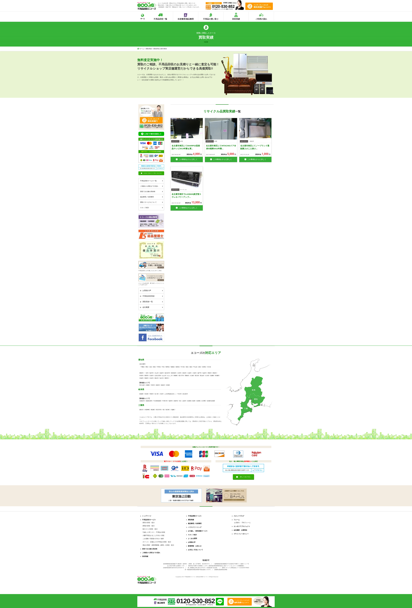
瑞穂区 (173, 367)
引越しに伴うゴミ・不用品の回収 (154, 532)
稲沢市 (151, 373)
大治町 (192, 375)
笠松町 (146, 394)
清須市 (184, 373)
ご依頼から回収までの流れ (149, 186)
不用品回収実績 (148, 296)
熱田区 (178, 367)
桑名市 (141, 409)
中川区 (183, 367)
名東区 (204, 367)
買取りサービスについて (148, 202)
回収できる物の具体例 (147, 191)
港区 (187, 367)
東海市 (215, 373)
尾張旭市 (173, 373)
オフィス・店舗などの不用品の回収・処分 (157, 542)
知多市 (204, 373)
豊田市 (167, 378)
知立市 (162, 378)
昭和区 (168, 367)
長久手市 (181, 375)
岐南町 (141, 394)
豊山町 (202, 375)
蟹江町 (197, 375)
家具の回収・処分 (149, 522)
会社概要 (145, 307)
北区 (150, 367)
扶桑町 (212, 375)
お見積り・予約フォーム (242, 522)
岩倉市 (162, 373)
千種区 (142, 367)
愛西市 (141, 373)
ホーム (141, 49)
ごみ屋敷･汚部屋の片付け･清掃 (153, 538)
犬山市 (156, 373)
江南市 (189, 373)
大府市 (179, 373)
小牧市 (194, 373)
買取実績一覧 (147, 302)
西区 (154, 367)
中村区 (159, 367)
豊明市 (146, 375)
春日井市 (167, 373)
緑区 (199, 367)
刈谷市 (151, 378)
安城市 (141, 378)
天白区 (209, 367)
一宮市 (146, 373)
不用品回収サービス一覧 (148, 181)
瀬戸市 (199, 373)
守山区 (195, 367)
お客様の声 (146, 290)
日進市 (151, 375)
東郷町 (175, 375)
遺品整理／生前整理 (147, 197)
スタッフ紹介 (144, 207)
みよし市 (169, 375)
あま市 (164, 375)
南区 (191, 367)
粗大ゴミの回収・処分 (150, 529)
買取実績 (149, 49)
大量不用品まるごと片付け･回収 (153, 535)
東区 (147, 367)
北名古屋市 (158, 375)
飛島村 (187, 375)
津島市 (209, 373)
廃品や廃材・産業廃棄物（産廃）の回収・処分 (158, 545)
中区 (163, 367)
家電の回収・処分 (149, 526)
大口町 (207, 375)
